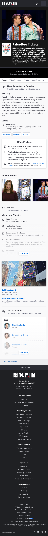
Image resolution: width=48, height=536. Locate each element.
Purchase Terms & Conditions (24, 510)
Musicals (16, 134)
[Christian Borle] (7, 325)
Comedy (26, 134)
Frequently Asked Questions (24, 402)
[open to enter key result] (43, 3)
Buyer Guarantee (24, 497)
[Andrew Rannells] (7, 345)
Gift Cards (24, 476)
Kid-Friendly (24, 427)
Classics (24, 430)
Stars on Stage (24, 424)
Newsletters (24, 466)
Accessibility (24, 494)
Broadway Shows (10, 362)
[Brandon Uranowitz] (7, 355)
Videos (24, 454)
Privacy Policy (24, 504)
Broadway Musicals (24, 417)
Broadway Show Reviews (24, 479)
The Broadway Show (24, 448)
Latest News (24, 451)
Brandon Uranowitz (20, 354)
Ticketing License (24, 515)
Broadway (6, 134)
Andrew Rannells (19, 345)
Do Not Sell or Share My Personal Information (24, 521)
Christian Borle (18, 325)
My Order (24, 399)
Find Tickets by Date (24, 414)
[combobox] (42, 3)
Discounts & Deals (24, 439)
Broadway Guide (24, 469)
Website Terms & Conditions (24, 507)
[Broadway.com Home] (9, 3)
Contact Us (23, 381)
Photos (24, 457)
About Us (24, 488)
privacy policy (35, 524)
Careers (24, 491)
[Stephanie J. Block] (7, 335)
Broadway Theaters (24, 472)
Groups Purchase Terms (24, 513)
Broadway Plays (24, 420)
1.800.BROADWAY (27, 383)
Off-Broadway (24, 436)
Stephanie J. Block (20, 335)
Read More (24, 253)
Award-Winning (24, 433)
